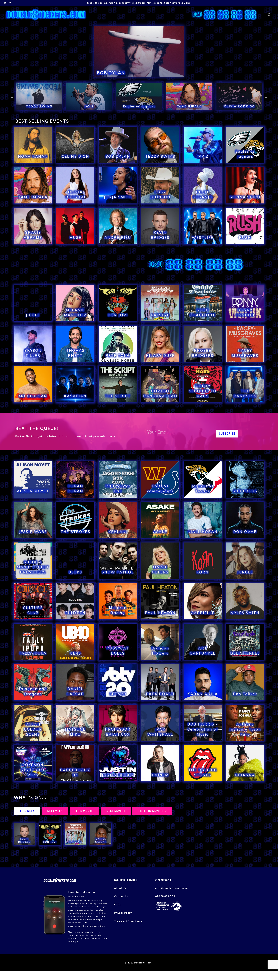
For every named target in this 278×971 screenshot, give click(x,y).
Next (266, 97)
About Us (120, 887)
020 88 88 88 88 (165, 896)
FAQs (117, 904)
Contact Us (121, 896)
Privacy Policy (123, 912)
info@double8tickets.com (171, 887)
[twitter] (5, 3)
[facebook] (10, 3)
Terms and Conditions (128, 920)
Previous (11, 97)
